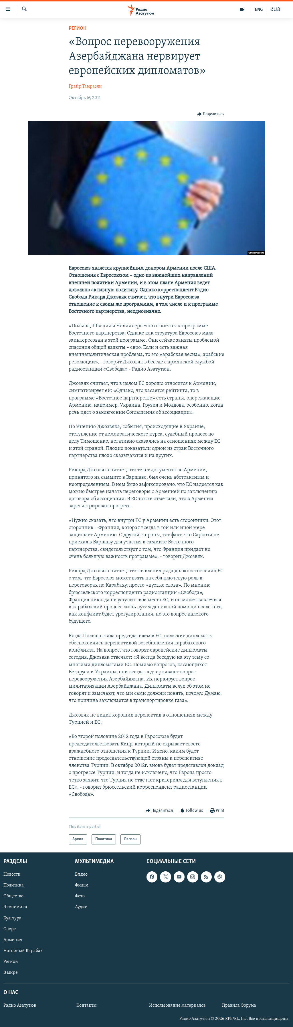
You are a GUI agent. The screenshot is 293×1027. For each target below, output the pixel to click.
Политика (13, 885)
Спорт (9, 929)
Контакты (86, 1005)
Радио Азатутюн (20, 1005)
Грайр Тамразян (85, 86)
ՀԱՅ (275, 9)
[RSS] (206, 876)
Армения (12, 939)
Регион (77, 28)
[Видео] (242, 10)
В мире (10, 972)
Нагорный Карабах (23, 950)
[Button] (211, 114)
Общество (13, 896)
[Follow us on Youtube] (179, 876)
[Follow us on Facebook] (151, 876)
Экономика (15, 907)
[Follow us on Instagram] (192, 876)
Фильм (81, 885)
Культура (12, 918)
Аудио (81, 907)
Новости (12, 874)
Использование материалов (177, 1005)
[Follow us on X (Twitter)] (165, 876)
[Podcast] (219, 876)
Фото (80, 896)
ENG (259, 9)
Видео (81, 874)
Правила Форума (239, 1005)
